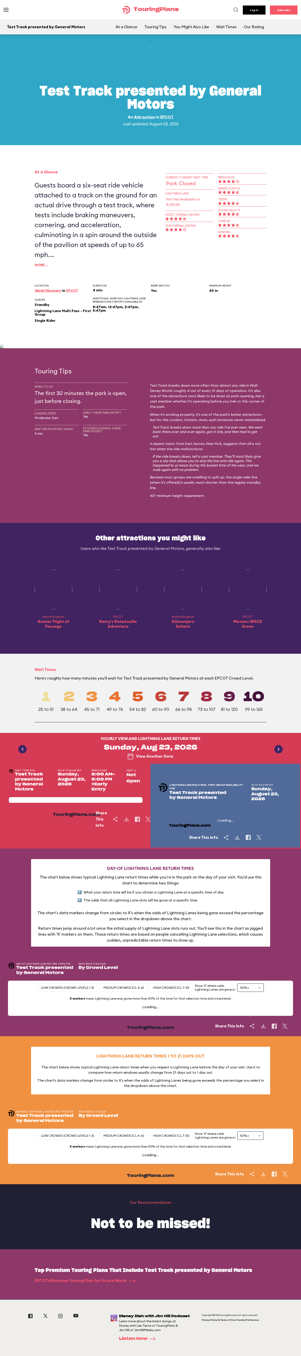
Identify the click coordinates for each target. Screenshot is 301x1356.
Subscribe (283, 10)
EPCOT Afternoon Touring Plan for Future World (81, 1280)
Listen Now (133, 1339)
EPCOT (166, 117)
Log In (254, 10)
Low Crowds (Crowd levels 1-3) (67, 988)
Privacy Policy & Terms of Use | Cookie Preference (230, 1320)
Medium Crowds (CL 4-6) (123, 988)
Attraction (144, 117)
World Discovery (48, 290)
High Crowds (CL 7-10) (171, 988)
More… (41, 265)
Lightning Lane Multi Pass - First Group (63, 313)
